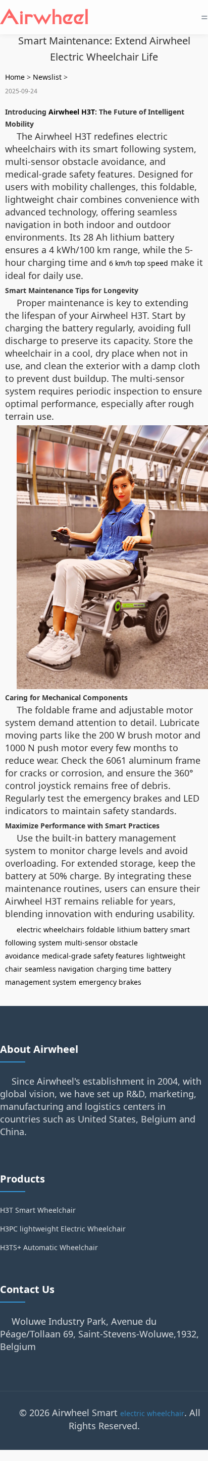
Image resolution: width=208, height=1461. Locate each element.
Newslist (47, 77)
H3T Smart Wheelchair (38, 1210)
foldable (101, 929)
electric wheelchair (152, 1413)
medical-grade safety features (93, 956)
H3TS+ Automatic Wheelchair (49, 1247)
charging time (120, 969)
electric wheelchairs (50, 929)
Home (15, 77)
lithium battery (142, 929)
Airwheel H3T (71, 112)
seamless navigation (59, 969)
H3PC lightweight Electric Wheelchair (63, 1228)
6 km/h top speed (138, 263)
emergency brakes (110, 982)
